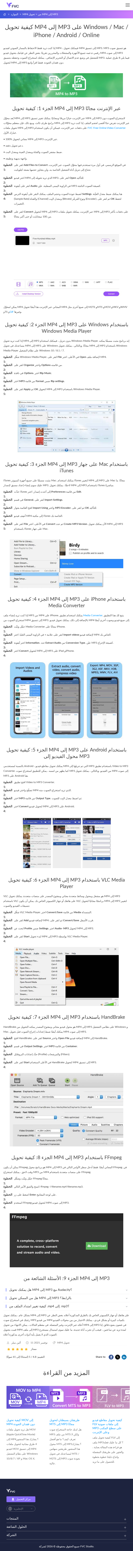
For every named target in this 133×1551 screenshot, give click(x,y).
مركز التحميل (23, 1499)
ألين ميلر (16, 1342)
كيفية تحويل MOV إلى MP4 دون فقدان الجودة (20, 1422)
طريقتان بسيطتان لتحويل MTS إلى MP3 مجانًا (64, 1422)
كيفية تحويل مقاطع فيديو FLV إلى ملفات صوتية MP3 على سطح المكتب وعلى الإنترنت (107, 1426)
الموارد (14, 14)
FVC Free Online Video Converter (107, 128)
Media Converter (92, 615)
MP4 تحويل (29, 14)
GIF (12, 312)
